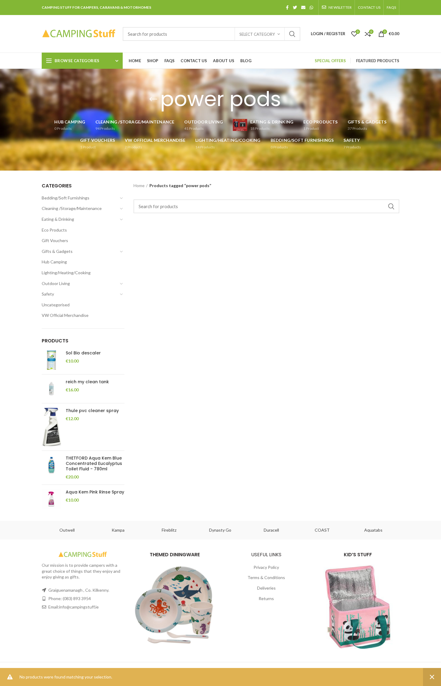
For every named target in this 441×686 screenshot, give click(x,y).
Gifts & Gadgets (57, 251)
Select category (257, 34)
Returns (266, 598)
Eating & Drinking (58, 219)
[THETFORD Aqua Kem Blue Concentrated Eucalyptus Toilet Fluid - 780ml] (51, 467)
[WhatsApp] (311, 7)
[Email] (303, 7)
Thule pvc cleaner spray (92, 410)
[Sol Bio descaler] (51, 360)
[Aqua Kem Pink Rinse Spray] (51, 499)
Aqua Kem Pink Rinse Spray (95, 492)
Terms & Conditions (266, 577)
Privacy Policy (266, 567)
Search (292, 34)
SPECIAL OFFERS (330, 60)
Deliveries (266, 587)
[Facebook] (287, 7)
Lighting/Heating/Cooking (66, 272)
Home (139, 185)
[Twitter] (295, 7)
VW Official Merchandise (65, 315)
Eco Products (54, 229)
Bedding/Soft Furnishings (65, 197)
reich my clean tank (87, 381)
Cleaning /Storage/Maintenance (72, 208)
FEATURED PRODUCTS (377, 60)
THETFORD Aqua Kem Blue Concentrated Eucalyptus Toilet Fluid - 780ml (94, 463)
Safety (48, 293)
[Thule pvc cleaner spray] (51, 427)
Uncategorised (56, 304)
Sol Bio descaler (83, 353)
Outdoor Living (56, 283)
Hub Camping (54, 261)
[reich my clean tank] (51, 389)
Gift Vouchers (55, 240)
